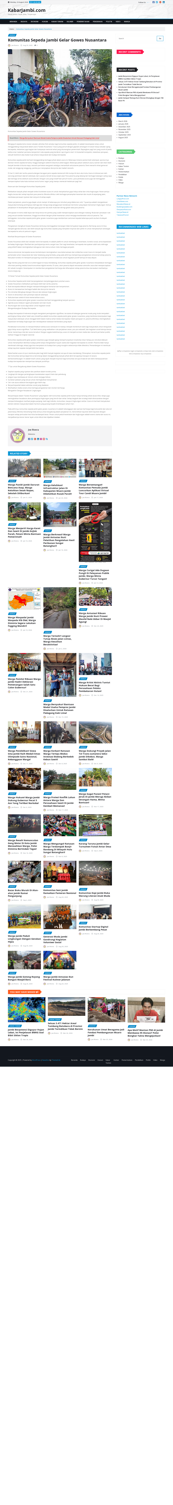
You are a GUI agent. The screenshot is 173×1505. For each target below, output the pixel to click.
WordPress (36, 1060)
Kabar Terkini (57, 21)
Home (12, 29)
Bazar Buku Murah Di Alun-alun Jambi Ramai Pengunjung (23, 893)
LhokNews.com (122, 201)
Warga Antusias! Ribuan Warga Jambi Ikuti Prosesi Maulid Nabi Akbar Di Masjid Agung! (95, 617)
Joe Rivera (15, 45)
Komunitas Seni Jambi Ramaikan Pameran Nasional (59, 891)
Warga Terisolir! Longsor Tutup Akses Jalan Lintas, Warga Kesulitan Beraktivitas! (57, 640)
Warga (127, 21)
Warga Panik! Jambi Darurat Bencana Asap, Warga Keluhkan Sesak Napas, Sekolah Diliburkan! (23, 489)
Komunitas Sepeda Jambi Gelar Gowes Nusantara (34, 29)
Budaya (24, 21)
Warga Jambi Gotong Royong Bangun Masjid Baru (24, 978)
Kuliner (70, 21)
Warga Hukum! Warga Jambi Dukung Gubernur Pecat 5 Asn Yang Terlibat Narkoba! (24, 800)
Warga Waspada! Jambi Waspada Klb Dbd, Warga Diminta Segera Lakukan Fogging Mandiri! (22, 621)
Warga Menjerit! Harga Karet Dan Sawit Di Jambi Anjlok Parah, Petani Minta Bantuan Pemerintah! (24, 532)
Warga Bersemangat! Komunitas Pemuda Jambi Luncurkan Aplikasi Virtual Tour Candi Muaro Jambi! (94, 489)
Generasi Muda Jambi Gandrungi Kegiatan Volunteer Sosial (55, 939)
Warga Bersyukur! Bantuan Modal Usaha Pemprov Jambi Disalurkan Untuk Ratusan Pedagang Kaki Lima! (59, 138)
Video (118, 21)
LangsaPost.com (123, 199)
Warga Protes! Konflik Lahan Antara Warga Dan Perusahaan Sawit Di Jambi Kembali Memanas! (59, 801)
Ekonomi (34, 21)
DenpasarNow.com (124, 209)
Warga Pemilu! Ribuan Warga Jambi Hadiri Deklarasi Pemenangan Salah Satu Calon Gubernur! (24, 683)
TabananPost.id (122, 215)
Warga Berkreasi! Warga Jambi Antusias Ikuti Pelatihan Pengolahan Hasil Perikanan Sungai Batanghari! (58, 540)
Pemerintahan (83, 21)
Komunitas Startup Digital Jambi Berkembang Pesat (93, 928)
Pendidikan (97, 21)
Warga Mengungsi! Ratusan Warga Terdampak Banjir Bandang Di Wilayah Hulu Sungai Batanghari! (58, 848)
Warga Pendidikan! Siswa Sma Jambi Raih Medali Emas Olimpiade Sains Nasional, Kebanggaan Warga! (24, 755)
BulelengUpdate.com (124, 207)
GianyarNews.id (122, 212)
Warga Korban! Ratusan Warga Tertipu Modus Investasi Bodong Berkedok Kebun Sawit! (58, 755)
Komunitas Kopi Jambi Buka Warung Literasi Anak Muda (94, 894)
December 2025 (124, 127)
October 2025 (123, 132)
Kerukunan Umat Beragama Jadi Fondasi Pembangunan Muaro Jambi (106, 1032)
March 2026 (122, 121)
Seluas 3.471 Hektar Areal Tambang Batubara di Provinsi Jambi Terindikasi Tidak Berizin (65, 1026)
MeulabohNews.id (123, 204)
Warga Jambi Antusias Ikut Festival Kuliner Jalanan (58, 978)
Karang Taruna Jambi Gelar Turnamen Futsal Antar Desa (95, 845)
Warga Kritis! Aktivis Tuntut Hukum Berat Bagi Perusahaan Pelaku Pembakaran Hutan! (94, 686)
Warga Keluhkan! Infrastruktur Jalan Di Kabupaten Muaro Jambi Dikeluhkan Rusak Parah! (57, 489)
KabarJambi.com (27, 10)
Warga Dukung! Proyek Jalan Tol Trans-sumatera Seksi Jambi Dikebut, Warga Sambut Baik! (95, 755)
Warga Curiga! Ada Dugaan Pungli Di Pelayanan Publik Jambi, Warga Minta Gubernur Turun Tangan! (94, 574)
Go (160, 38)
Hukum (45, 21)
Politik (109, 21)
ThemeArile (56, 1060)
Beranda (13, 21)
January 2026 (123, 124)
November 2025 (124, 129)
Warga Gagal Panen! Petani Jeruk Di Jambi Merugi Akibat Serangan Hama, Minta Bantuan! (95, 798)
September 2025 (124, 135)
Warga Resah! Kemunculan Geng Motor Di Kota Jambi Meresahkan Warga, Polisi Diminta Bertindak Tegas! (23, 844)
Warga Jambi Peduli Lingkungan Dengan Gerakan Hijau (24, 938)
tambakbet (121, 233)
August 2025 (123, 137)
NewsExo (45, 1060)
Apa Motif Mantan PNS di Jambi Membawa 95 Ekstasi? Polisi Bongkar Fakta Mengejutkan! (145, 1032)
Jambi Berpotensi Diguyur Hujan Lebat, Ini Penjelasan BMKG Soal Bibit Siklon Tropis (26, 1032)
